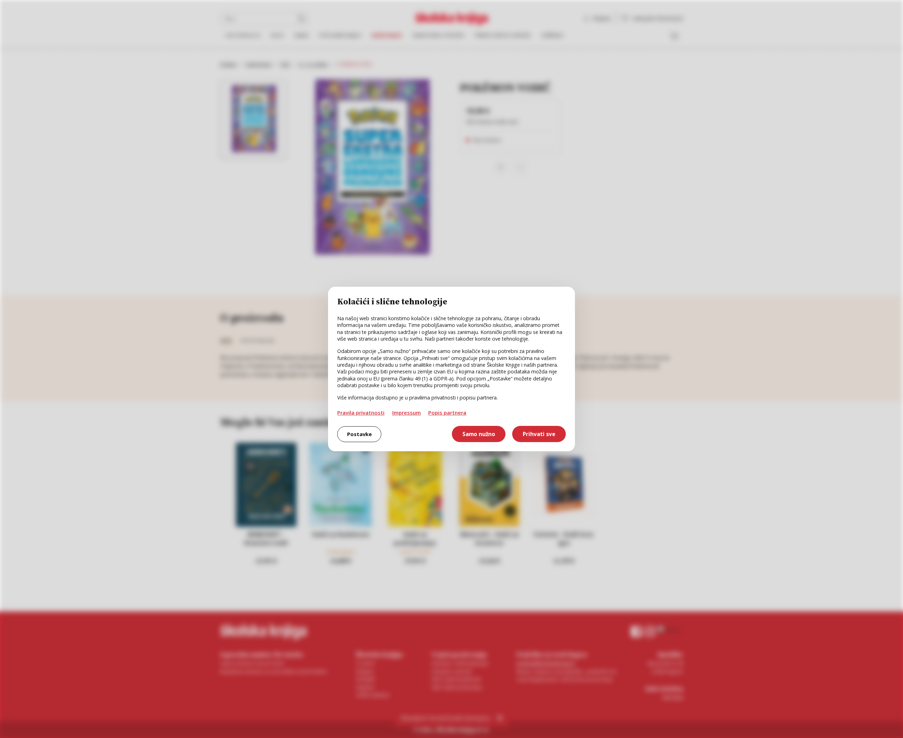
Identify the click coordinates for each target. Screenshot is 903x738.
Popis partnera (447, 412)
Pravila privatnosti (360, 412)
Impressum (406, 412)
